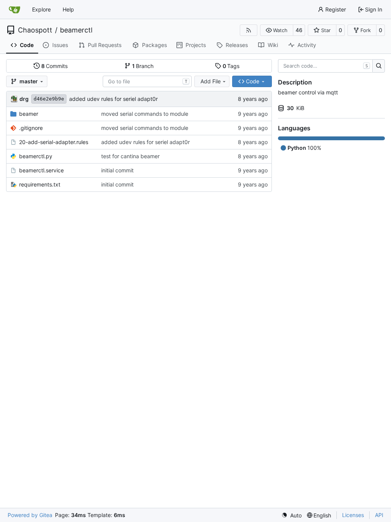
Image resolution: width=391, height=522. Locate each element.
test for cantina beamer (130, 156)
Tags (231, 66)
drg (24, 99)
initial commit (117, 170)
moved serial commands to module (144, 113)
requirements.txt (39, 184)
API (379, 515)
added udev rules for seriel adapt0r (113, 99)
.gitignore (31, 128)
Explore (41, 9)
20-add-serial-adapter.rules (53, 142)
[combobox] (147, 81)
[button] (276, 30)
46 (299, 30)
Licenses (353, 515)
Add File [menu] (210, 81)
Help (68, 9)
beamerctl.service (41, 170)
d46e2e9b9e (49, 99)
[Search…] (378, 66)
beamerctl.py (35, 156)
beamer (28, 113)
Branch (143, 66)
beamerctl (76, 30)
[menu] (291, 515)
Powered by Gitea (30, 515)
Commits (54, 66)
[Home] (14, 9)
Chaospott (35, 30)
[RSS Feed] (248, 30)
